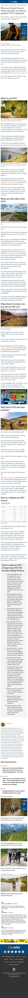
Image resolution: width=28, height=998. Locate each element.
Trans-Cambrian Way (7, 348)
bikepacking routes (12, 253)
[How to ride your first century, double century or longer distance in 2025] (14, 857)
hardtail (8, 380)
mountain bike (11, 371)
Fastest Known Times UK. (19, 73)
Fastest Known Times (9, 477)
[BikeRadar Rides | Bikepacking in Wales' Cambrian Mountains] (14, 883)
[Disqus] (14, 919)
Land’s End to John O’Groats (9, 182)
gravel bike (22, 367)
